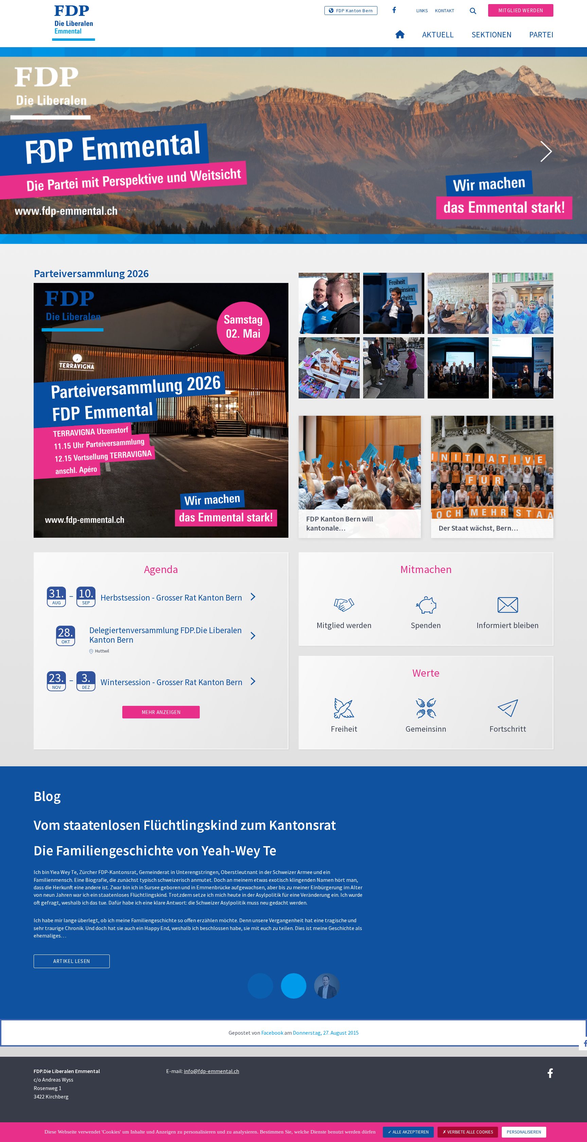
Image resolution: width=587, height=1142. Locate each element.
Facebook (272, 1032)
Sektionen (492, 34)
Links (422, 10)
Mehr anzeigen (161, 712)
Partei (541, 34)
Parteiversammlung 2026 (91, 273)
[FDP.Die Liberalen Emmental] (76, 13)
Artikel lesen (71, 961)
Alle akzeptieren (410, 1132)
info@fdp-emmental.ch (211, 1071)
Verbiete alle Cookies (469, 1132)
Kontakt (445, 10)
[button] (41, 152)
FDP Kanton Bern (354, 10)
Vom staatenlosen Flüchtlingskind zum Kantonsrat (185, 825)
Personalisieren (524, 1132)
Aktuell (438, 34)
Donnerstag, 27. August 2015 (326, 1032)
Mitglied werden (520, 10)
